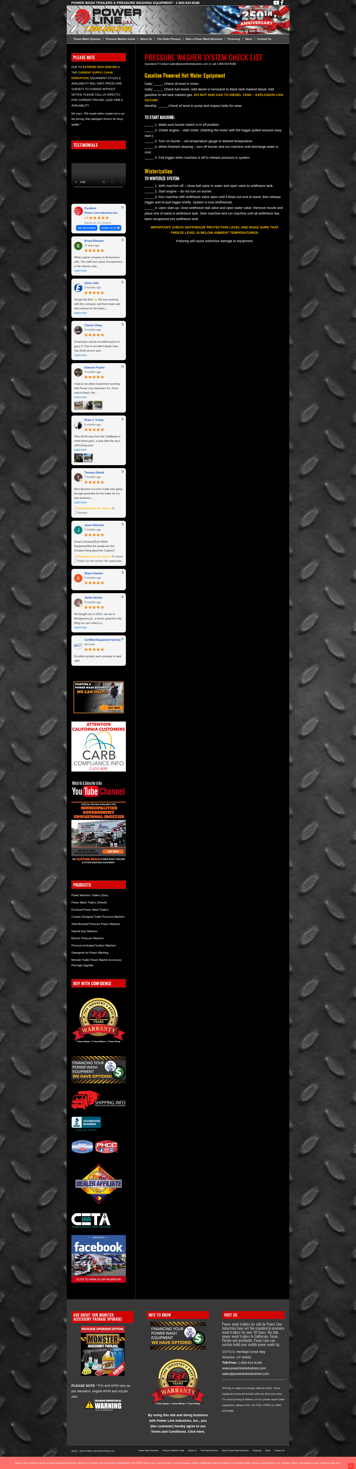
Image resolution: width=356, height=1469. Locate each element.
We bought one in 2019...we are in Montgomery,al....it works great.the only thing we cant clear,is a (98, 620)
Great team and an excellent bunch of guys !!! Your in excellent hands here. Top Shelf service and (96, 348)
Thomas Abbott (94, 472)
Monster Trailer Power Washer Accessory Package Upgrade (96, 962)
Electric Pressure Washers (87, 938)
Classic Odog (93, 325)
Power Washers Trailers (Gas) (89, 895)
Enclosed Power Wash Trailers (89, 909)
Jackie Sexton (93, 597)
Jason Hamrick (94, 525)
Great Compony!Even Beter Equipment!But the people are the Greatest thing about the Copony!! (94, 546)
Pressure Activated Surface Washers (93, 945)
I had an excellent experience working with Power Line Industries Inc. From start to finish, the (97, 390)
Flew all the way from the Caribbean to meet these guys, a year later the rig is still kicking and (97, 443)
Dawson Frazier (94, 367)
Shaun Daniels (93, 573)
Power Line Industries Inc (100, 212)
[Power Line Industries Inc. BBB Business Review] (86, 1130)
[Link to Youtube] (276, 3)
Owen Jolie (91, 283)
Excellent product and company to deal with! (97, 658)
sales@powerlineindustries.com (245, 1374)
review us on (108, 227)
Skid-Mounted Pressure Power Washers (95, 923)
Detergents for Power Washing (89, 952)
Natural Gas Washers (84, 931)
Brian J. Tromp (93, 419)
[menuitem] (87, 39)
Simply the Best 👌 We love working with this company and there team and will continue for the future (97, 306)
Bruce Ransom (94, 240)
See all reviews (87, 227)
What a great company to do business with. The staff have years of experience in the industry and (98, 264)
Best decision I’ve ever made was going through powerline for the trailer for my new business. (98, 495)
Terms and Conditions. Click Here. (178, 1431)
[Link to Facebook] (282, 3)
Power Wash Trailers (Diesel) (89, 902)
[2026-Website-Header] (182, 20)
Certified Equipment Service (102, 639)
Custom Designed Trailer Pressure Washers (98, 916)
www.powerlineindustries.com (244, 1368)
